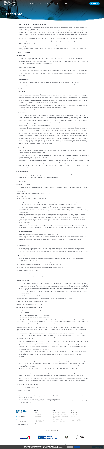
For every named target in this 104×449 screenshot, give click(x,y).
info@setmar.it (21, 416)
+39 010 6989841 (22, 419)
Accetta (76, 447)
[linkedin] (35, 423)
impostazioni (60, 447)
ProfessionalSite (54, 430)
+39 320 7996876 (22, 421)
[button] (73, 3)
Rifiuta (70, 447)
